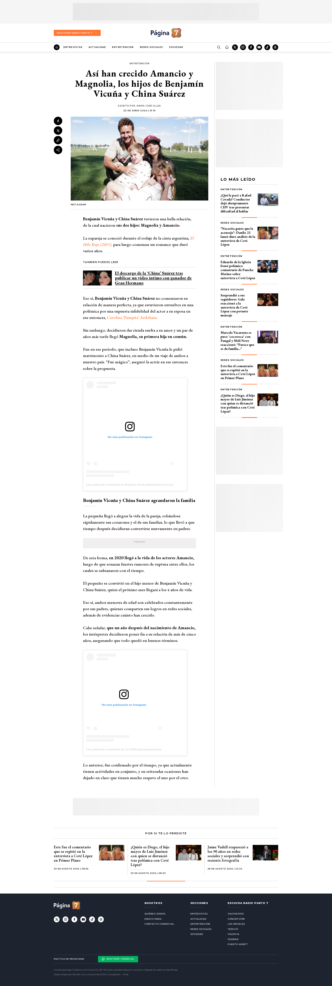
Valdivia (233, 934)
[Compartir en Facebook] (58, 121)
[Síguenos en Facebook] (251, 47)
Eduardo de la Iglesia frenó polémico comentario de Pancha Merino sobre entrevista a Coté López (238, 270)
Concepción (236, 919)
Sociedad (176, 47)
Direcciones (153, 919)
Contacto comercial (159, 924)
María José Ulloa (149, 105)
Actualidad (97, 47)
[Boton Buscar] (219, 47)
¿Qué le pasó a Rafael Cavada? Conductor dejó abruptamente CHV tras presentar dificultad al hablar (236, 203)
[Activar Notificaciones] (227, 47)
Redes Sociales (151, 47)
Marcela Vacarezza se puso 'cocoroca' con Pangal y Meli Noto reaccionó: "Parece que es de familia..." (237, 340)
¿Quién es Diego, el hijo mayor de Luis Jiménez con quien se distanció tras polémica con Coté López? (238, 403)
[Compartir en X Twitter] (58, 130)
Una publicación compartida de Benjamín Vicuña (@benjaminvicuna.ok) (129, 484)
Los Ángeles (236, 924)
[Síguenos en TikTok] (267, 47)
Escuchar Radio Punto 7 (74, 33)
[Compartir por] (58, 150)
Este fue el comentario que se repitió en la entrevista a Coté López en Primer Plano (238, 372)
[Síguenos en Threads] (275, 47)
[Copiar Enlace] (58, 140)
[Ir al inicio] (57, 47)
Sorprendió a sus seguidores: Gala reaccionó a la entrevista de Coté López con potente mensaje (234, 305)
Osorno (233, 939)
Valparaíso (236, 913)
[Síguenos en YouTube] (259, 47)
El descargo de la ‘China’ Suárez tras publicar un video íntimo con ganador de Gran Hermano (153, 278)
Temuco (233, 929)
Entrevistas (72, 47)
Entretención (123, 47)
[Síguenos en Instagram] (243, 47)
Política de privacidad (69, 959)
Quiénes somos (154, 913)
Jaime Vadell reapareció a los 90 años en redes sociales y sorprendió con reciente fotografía (228, 854)
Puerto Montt (238, 944)
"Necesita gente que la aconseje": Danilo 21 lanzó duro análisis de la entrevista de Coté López (238, 236)
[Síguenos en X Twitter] (235, 47)
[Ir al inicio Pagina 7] (166, 33)
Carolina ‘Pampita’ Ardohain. (132, 317)
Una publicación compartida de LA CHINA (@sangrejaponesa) (124, 749)
